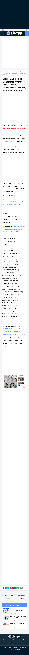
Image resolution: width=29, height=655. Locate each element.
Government (8, 71)
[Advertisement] (14, 14)
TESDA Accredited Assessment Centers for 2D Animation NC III (18, 617)
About (9, 647)
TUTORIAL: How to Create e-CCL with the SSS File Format (17, 610)
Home (4, 71)
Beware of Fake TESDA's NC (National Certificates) (17, 624)
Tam (5, 94)
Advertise (15, 647)
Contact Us (23, 647)
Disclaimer (17, 649)
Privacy (11, 649)
